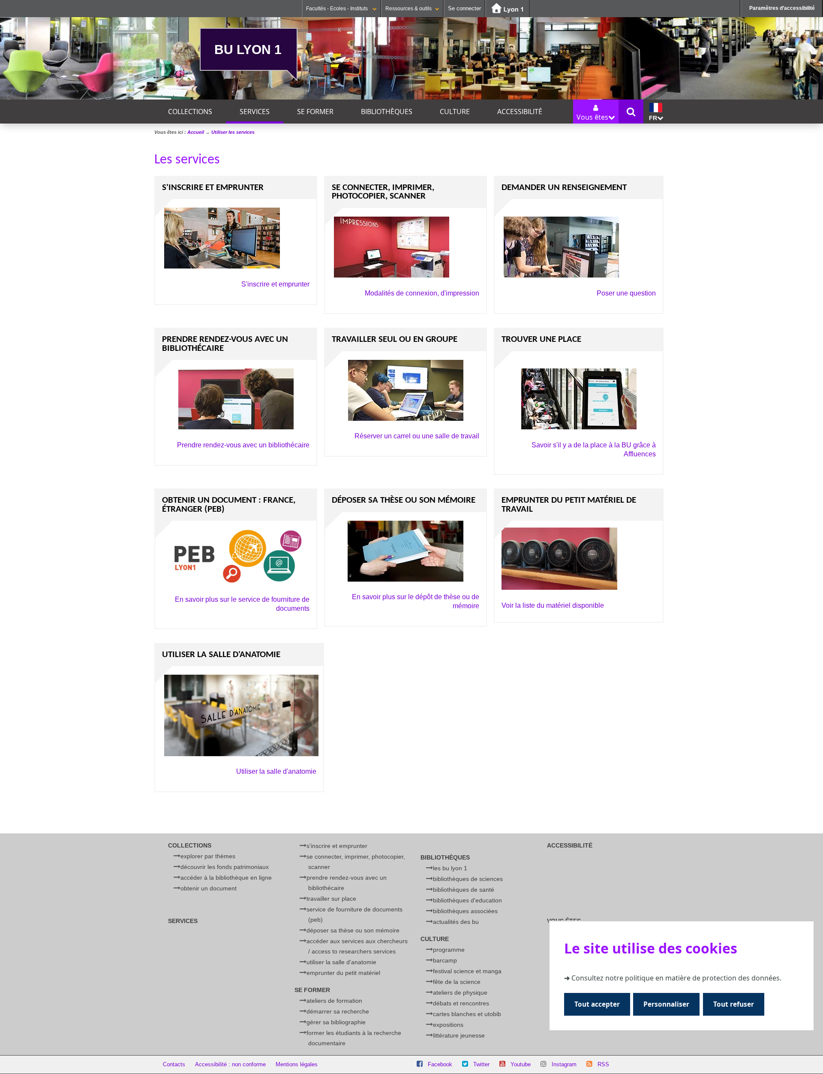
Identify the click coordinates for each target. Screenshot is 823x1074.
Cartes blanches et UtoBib (467, 1014)
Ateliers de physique (460, 992)
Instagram (564, 1064)
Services (255, 111)
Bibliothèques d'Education (467, 900)
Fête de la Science (457, 981)
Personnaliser (666, 1004)
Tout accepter (597, 1004)
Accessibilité (519, 111)
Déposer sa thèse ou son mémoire (352, 930)
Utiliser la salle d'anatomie (276, 771)
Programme (449, 949)
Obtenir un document (208, 888)
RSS (603, 1064)
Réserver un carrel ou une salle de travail (416, 436)
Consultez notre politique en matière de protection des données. (676, 978)
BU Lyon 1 (248, 49)
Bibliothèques (386, 111)
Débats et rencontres (461, 1003)
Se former (315, 111)
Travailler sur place (331, 898)
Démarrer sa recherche (337, 1011)
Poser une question (626, 293)
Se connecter (464, 8)
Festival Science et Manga (467, 971)
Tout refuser (733, 1004)
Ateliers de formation (334, 1000)
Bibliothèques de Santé (463, 889)
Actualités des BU (456, 921)
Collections (190, 111)
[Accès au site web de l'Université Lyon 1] (507, 9)
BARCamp (445, 960)
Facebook (440, 1064)
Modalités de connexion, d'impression (422, 293)
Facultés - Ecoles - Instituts (337, 9)
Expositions (448, 1024)
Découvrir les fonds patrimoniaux (224, 866)
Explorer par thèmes (207, 856)
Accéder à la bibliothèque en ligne (226, 877)
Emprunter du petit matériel (343, 972)
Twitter (481, 1064)
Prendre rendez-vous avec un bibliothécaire (243, 445)
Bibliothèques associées (465, 911)
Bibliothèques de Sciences (468, 878)
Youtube (521, 1064)
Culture (455, 111)
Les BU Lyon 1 (450, 868)
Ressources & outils (408, 9)
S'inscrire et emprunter (275, 284)
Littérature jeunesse (459, 1035)
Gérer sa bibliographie (336, 1022)
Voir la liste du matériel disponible (553, 605)
